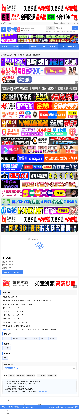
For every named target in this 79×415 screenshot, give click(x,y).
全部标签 (68, 23)
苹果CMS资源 (20, 375)
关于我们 (3, 407)
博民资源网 (36, 55)
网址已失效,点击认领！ (13, 272)
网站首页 (5, 47)
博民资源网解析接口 (11, 368)
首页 (14, 55)
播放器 (50, 31)
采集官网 (28, 55)
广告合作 (3, 23)
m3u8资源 (11, 375)
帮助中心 (16, 407)
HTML (27, 407)
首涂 (62, 31)
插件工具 (52, 47)
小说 (54, 31)
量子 (71, 31)
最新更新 (56, 23)
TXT (32, 407)
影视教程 (42, 47)
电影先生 (58, 31)
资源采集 (24, 47)
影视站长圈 (6, 329)
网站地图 (62, 23)
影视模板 (15, 47)
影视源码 (33, 47)
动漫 (65, 31)
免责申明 (10, 407)
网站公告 (10, 23)
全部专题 (75, 23)
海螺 (47, 31)
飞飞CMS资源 (41, 375)
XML (22, 407)
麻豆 (74, 31)
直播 (68, 31)
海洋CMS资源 (31, 375)
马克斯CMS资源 (52, 375)
